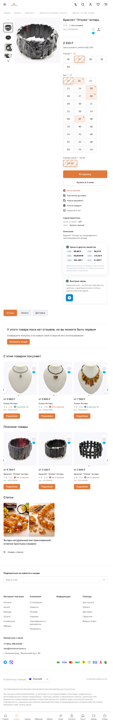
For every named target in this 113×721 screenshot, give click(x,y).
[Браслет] (37, 40)
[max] (11, 662)
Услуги (7, 616)
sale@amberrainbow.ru (15, 648)
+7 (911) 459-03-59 (13, 643)
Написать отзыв (18, 341)
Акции (7, 607)
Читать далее (25, 704)
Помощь (87, 596)
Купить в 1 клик (85, 182)
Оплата (24, 313)
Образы (7, 626)
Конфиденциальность (97, 679)
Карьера (34, 616)
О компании (36, 602)
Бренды (7, 611)
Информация (63, 596)
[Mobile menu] (5, 4)
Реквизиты (35, 629)
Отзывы (10, 313)
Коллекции (9, 621)
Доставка (40, 313)
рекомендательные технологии (60, 689)
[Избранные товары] (98, 4)
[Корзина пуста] (105, 4)
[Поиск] (82, 4)
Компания (35, 596)
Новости (34, 607)
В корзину (85, 174)
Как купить (88, 602)
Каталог (8, 602)
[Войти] (90, 4)
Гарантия (87, 616)
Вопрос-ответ (89, 621)
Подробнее (12, 416)
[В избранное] (93, 29)
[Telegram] (5, 662)
